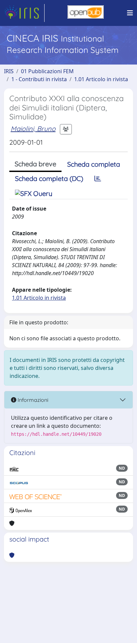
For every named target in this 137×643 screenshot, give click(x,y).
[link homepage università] (85, 13)
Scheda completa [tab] (93, 164)
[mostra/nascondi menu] (130, 13)
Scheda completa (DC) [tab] (49, 178)
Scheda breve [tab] (35, 164)
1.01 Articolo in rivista (101, 79)
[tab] (98, 179)
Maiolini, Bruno (33, 128)
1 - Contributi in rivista (39, 79)
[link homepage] (24, 13)
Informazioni (32, 400)
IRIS (9, 71)
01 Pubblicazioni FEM (47, 71)
